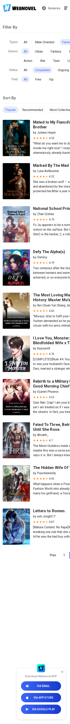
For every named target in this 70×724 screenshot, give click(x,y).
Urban (39, 51)
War (42, 61)
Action (28, 61)
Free (38, 79)
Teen (56, 61)
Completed (42, 70)
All (25, 42)
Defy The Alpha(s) (49, 251)
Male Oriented (44, 42)
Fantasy (56, 51)
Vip (51, 79)
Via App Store (43, 697)
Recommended (32, 110)
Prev (53, 555)
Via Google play (43, 709)
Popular (10, 110)
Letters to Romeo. (49, 511)
